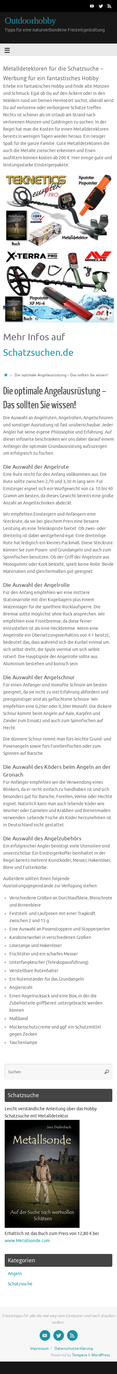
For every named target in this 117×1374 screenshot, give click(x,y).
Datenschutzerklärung (74, 1348)
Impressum (39, 1348)
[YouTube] (92, 6)
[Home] (5, 375)
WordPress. (101, 1355)
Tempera (79, 1355)
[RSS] (109, 6)
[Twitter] (100, 6)
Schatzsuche (20, 1284)
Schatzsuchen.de (38, 353)
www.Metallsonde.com (27, 1240)
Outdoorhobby (30, 21)
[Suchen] (106, 1071)
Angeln (15, 1273)
